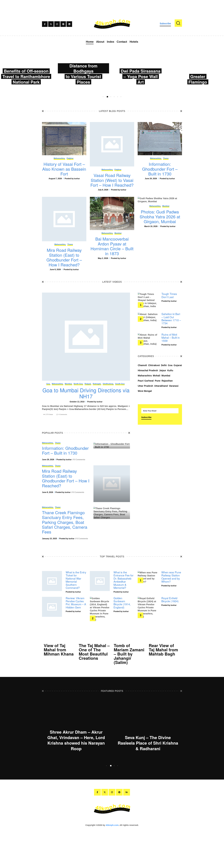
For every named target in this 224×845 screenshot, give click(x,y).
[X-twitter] (51, 24)
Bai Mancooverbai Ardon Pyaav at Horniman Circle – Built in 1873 (112, 246)
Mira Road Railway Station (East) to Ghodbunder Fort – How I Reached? (64, 257)
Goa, (48, 384)
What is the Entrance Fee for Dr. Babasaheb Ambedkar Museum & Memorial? (123, 580)
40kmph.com (112, 825)
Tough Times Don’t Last (169, 295)
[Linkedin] (69, 24)
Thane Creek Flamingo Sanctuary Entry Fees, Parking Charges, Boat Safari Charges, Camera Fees (64, 522)
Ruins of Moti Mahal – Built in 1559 (170, 337)
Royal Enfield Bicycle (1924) (170, 600)
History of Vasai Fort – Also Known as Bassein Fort (64, 169)
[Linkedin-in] (126, 792)
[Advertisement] (112, 5)
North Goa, (78, 384)
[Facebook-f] (45, 24)
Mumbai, (68, 384)
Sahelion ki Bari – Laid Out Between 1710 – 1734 (171, 318)
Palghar (70, 158)
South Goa (120, 384)
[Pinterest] (63, 24)
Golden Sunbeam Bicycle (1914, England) (122, 603)
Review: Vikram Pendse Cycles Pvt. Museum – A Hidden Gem (76, 603)
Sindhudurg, (108, 384)
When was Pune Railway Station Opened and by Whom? (171, 577)
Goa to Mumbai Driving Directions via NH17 (86, 393)
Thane (166, 158)
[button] (107, 96)
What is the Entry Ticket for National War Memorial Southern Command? (76, 580)
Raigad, (88, 384)
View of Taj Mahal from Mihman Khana (59, 649)
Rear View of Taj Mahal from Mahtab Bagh (163, 649)
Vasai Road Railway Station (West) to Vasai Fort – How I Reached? (112, 180)
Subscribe (165, 23)
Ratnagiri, (97, 384)
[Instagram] (57, 24)
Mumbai (117, 233)
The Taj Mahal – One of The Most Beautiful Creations (94, 651)
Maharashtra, (59, 158)
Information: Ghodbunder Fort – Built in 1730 (160, 169)
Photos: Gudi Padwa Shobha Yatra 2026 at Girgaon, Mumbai (160, 216)
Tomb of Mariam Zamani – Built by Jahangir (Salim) (129, 653)
